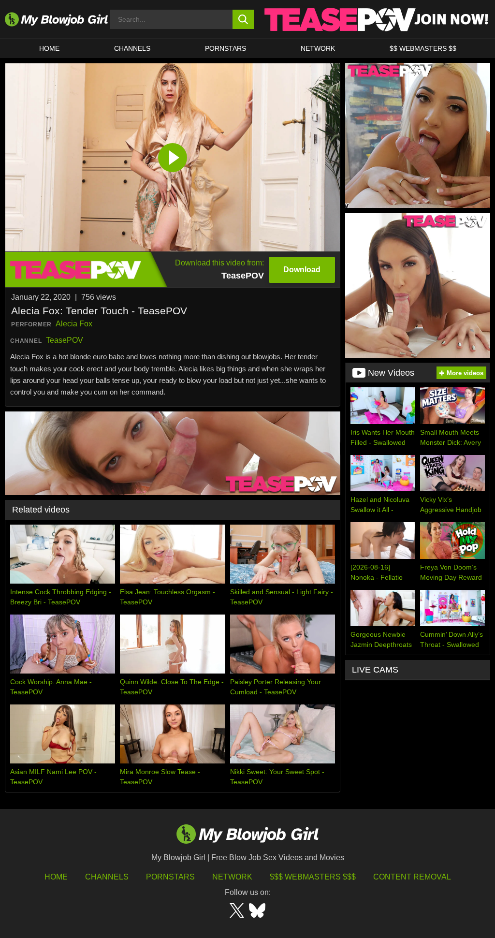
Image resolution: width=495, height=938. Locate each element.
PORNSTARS (225, 48)
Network (318, 48)
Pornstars (170, 877)
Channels (107, 877)
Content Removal (412, 877)
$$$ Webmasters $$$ (313, 877)
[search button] (243, 19)
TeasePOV (64, 340)
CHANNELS (132, 48)
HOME (49, 48)
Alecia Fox (74, 324)
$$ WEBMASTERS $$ (423, 48)
